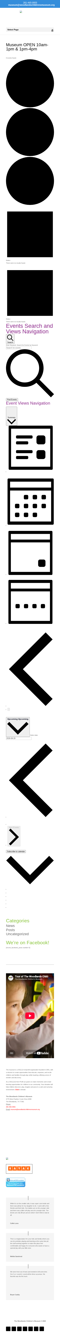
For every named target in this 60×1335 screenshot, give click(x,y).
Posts (10, 930)
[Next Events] (9, 709)
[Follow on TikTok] (25, 1329)
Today (8, 716)
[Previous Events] (31, 706)
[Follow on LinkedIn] (19, 1329)
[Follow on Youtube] (30, 1329)
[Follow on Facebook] (8, 1329)
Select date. (34, 735)
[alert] (30, 235)
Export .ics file (12, 903)
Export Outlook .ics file (15, 907)
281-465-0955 (10, 1107)
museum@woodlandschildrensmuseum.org (25, 1109)
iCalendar (11, 893)
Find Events (12, 400)
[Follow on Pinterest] (41, 1329)
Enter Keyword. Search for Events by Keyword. (22, 345)
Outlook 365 (12, 896)
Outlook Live (12, 900)
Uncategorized (17, 934)
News (10, 926)
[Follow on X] (36, 1329)
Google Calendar (13, 889)
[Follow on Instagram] (14, 1329)
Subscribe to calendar (16, 851)
